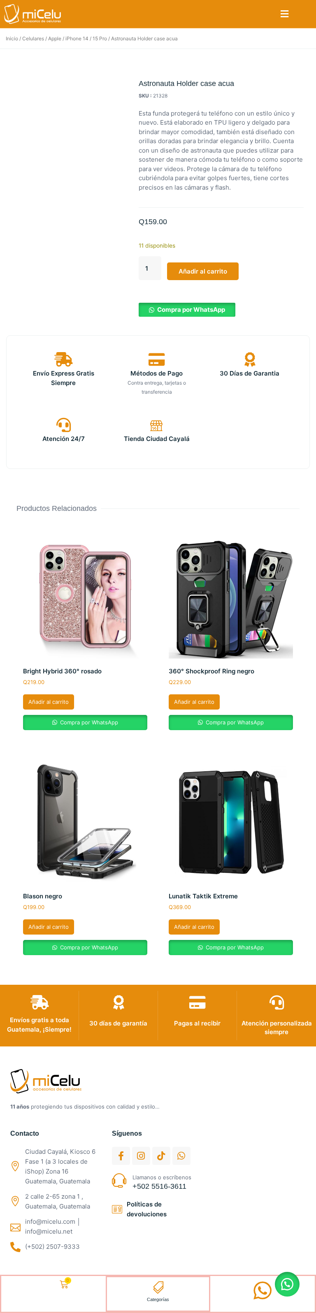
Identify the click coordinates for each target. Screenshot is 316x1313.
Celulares (33, 38)
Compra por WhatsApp (191, 309)
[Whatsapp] (181, 1156)
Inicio (12, 38)
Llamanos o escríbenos (161, 1177)
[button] (284, 14)
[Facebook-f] (121, 1156)
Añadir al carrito (203, 271)
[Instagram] (141, 1156)
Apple (54, 38)
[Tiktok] (161, 1156)
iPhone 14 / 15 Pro (86, 38)
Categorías (158, 1299)
